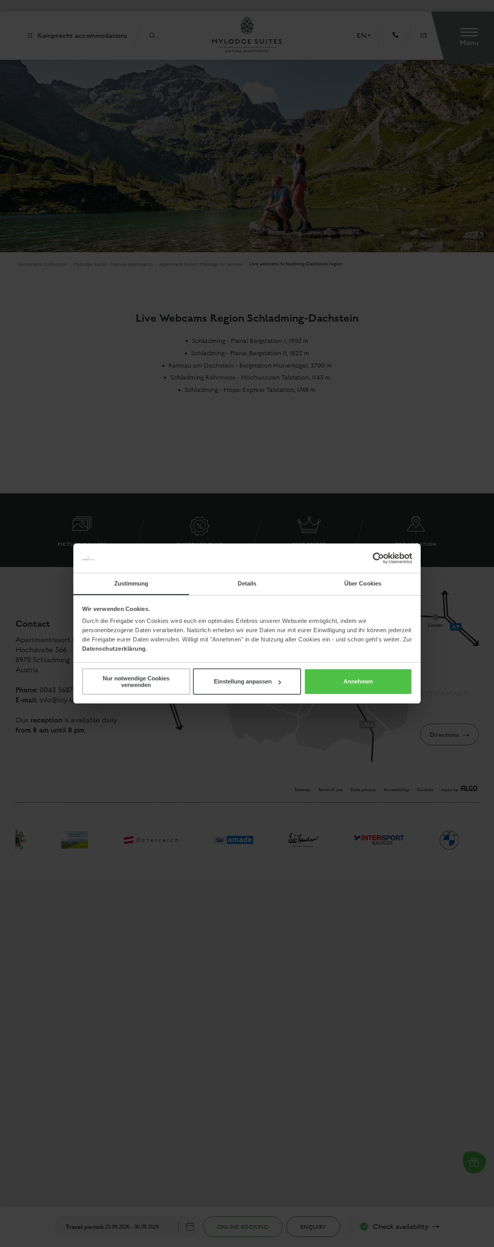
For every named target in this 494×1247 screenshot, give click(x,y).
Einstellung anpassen (243, 681)
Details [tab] (247, 583)
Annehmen (358, 681)
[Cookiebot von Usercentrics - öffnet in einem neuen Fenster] (378, 558)
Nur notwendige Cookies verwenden (136, 681)
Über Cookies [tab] (362, 583)
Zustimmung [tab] (131, 583)
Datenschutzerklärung (114, 648)
